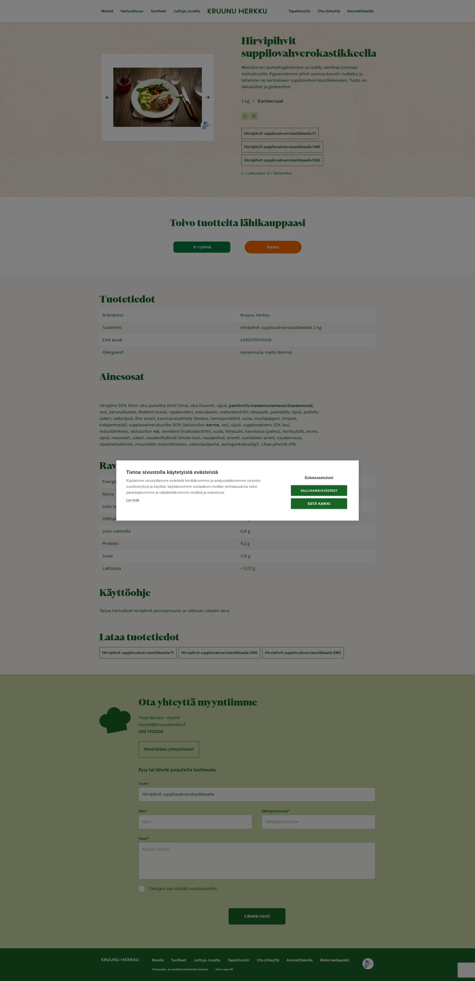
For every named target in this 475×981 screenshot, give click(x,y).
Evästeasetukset (319, 477)
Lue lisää (132, 500)
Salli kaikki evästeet (319, 490)
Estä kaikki (319, 504)
